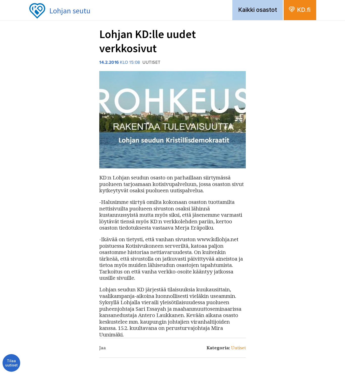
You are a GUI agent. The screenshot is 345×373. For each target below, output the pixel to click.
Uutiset (238, 348)
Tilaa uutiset (11, 363)
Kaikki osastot (257, 9)
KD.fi (303, 9)
